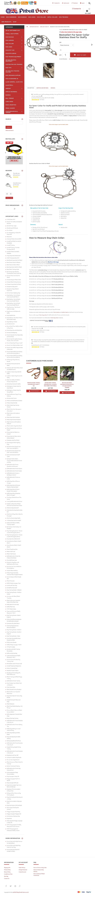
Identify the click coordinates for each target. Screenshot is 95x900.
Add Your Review (73, 59)
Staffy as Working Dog (12, 653)
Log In (83, 3)
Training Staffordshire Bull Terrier (14, 501)
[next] (92, 44)
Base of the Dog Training (12, 718)
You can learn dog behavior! (13, 759)
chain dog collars (43, 315)
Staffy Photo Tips (11, 606)
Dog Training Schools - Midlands (14, 590)
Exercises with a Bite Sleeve (13, 623)
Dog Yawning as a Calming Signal (14, 805)
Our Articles (9, 230)
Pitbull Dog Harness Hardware (14, 419)
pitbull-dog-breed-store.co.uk (20, 892)
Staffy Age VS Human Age (13, 604)
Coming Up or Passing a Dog (13, 816)
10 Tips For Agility (11, 647)
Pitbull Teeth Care (11, 551)
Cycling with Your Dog (12, 585)
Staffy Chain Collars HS (44, 26)
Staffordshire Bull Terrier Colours (14, 468)
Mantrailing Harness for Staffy (14, 384)
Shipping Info (7, 867)
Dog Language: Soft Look (12, 782)
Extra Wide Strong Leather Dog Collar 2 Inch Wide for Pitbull (50, 384)
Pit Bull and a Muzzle (11, 642)
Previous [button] (5, 152)
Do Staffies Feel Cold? (12, 587)
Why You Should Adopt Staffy (13, 518)
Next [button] (22, 152)
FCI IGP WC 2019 (10, 324)
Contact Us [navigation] (57, 3)
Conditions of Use (8, 874)
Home (27, 27)
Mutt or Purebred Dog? (12, 668)
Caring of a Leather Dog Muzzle (14, 757)
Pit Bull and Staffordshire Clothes (14, 400)
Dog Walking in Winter (12, 321)
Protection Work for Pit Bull (13, 440)
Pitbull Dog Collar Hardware (13, 417)
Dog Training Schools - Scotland (14, 629)
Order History (22, 867)
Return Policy (7, 872)
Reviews (53, 88)
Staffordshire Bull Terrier (34, 26)
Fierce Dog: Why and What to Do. (14, 330)
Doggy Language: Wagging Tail (14, 814)
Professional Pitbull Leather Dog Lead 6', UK (33, 384)
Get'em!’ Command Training (13, 766)
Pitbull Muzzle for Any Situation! (14, 689)
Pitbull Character (11, 581)
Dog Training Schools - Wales (13, 636)
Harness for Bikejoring (12, 332)
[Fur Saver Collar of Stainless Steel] (58, 144)
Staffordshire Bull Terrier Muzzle (14, 471)
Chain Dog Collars (11, 687)
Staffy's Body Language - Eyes (14, 583)
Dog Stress (9, 818)
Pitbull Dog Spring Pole (12, 549)
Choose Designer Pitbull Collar (14, 279)
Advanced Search (10, 130)
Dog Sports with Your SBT (12, 755)
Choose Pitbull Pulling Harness (14, 282)
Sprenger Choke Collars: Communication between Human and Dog (14, 460)
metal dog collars (54, 317)
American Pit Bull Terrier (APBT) (14, 239)
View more (9, 198)
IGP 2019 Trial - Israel (11, 225)
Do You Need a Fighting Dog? (13, 293)
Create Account (22, 872)
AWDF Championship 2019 (13, 258)
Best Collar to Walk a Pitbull (13, 264)
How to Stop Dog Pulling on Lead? (14, 343)
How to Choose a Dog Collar (40, 867)
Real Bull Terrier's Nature (12, 670)
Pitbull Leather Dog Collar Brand (14, 426)
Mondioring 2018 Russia (12, 228)
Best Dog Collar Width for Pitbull (14, 267)
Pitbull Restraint (10, 704)
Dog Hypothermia (11, 315)
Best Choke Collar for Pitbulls (13, 262)
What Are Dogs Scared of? (13, 507)
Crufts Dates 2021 (11, 219)
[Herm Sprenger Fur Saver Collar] (58, 185)
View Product (35, 391)
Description (30, 88)
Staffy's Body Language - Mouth (14, 644)
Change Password (23, 869)
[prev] (25, 44)
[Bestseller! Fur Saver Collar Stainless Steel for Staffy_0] (33, 68)
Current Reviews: (63, 59)
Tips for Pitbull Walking (12, 570)
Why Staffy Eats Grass (12, 560)
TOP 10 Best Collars (11, 609)
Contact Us (77, 8)
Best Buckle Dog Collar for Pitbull (14, 260)
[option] (33, 68)
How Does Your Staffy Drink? (13, 539)
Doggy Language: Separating (13, 811)
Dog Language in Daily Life (13, 776)
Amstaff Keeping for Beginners (14, 666)
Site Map (6, 876)
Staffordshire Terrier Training (13, 681)
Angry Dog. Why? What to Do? (13, 255)
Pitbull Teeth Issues (11, 554)
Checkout (75, 3)
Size (60, 42)
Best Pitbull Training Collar (13, 269)
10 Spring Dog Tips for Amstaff (14, 520)
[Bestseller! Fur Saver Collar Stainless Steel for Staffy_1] (50, 70)
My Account (66, 3)
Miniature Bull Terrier (12, 398)
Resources (9, 236)
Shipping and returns (42, 88)
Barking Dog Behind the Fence (14, 740)
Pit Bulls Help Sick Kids (12, 403)
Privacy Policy (7, 869)
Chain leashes (56, 312)
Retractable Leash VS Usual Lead (14, 663)
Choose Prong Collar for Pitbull (14, 284)
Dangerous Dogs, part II (12, 286)
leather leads (65, 312)
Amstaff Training (11, 245)
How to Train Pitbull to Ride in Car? (15, 345)
